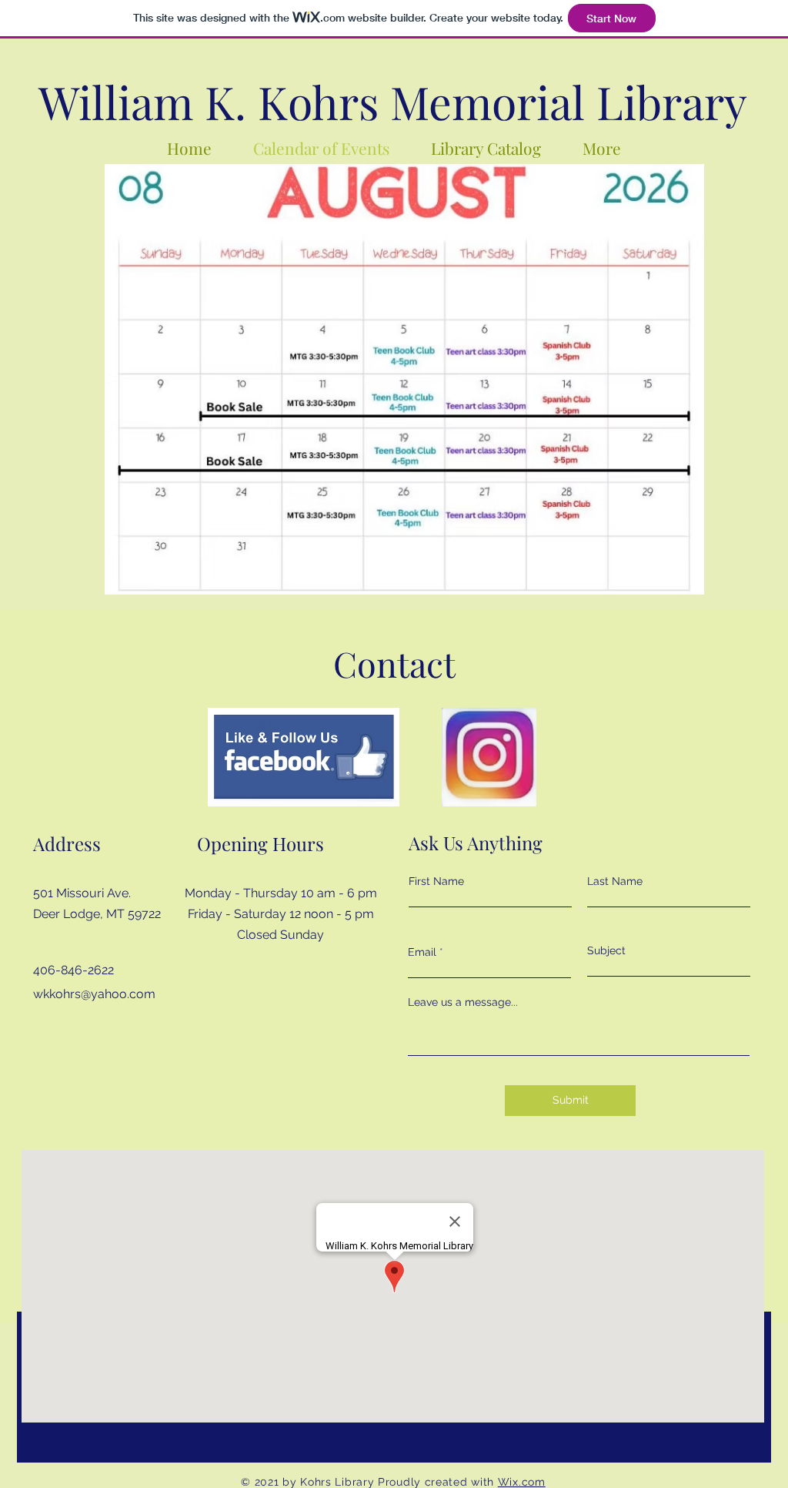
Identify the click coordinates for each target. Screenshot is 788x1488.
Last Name (615, 881)
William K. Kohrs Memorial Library (392, 101)
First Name (436, 881)
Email (422, 952)
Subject (606, 950)
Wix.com (522, 1482)
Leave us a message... (463, 1002)
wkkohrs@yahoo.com (94, 994)
